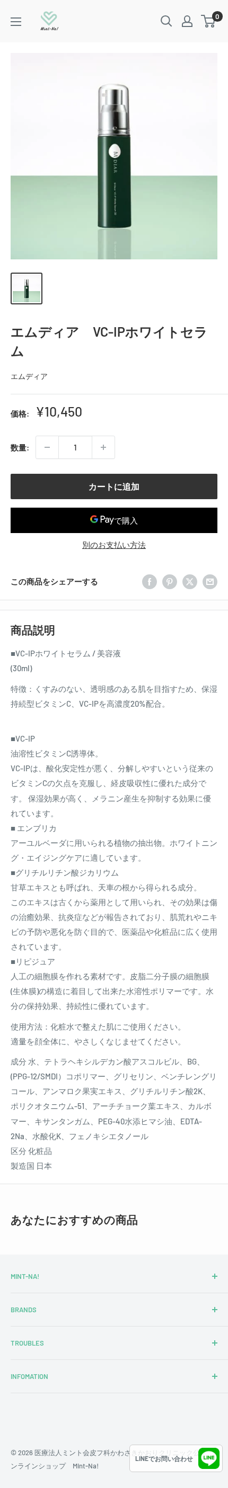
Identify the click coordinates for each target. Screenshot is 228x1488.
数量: (20, 447)
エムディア (29, 376)
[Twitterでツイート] (189, 581)
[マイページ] (187, 21)
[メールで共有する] (210, 581)
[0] (208, 21)
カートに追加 (114, 486)
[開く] (166, 21)
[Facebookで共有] (149, 581)
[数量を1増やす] (103, 447)
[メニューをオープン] (16, 21)
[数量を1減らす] (47, 447)
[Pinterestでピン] (169, 581)
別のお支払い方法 (114, 544)
